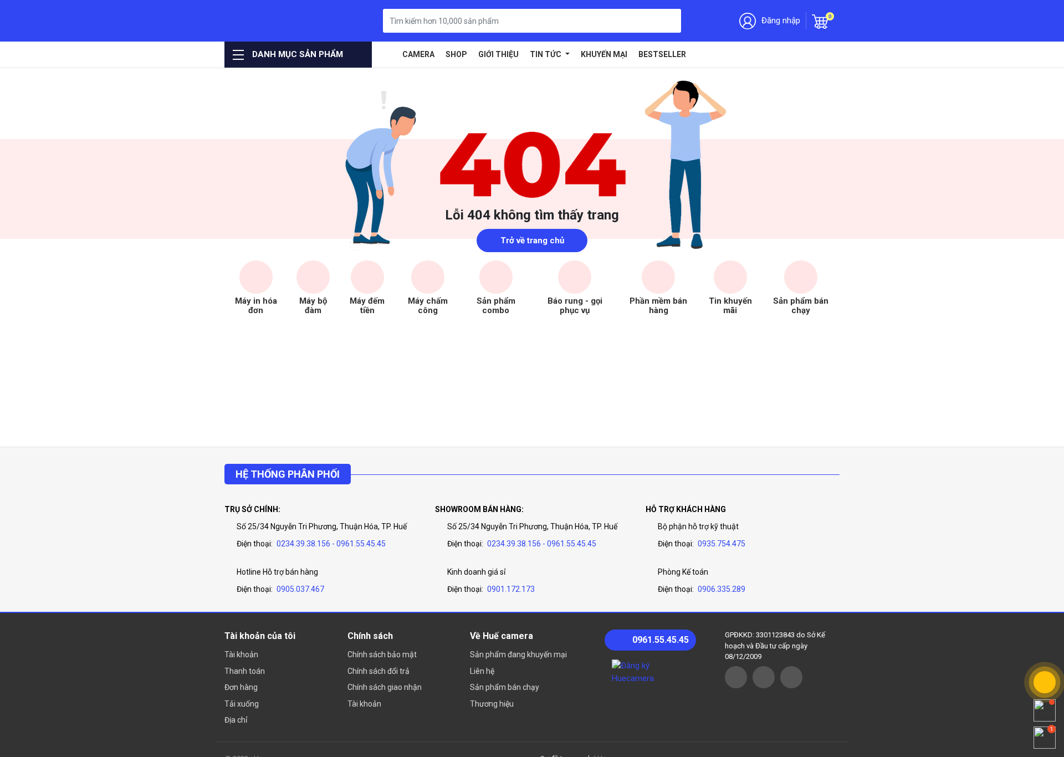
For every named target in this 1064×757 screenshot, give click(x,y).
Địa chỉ (235, 719)
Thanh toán (244, 671)
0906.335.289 (721, 589)
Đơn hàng (241, 687)
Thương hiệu (492, 703)
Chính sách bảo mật (382, 654)
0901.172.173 (511, 589)
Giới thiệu (498, 54)
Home (388, 54)
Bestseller (662, 54)
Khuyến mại (604, 54)
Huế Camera (281, 20)
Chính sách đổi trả (378, 671)
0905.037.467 (300, 589)
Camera (418, 54)
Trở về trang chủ (532, 240)
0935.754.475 (721, 543)
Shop (456, 54)
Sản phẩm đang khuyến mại (518, 654)
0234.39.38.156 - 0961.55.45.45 (331, 543)
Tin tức (546, 54)
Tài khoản (241, 654)
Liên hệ (482, 671)
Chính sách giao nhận (384, 687)
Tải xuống (241, 703)
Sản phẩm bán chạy (504, 687)
